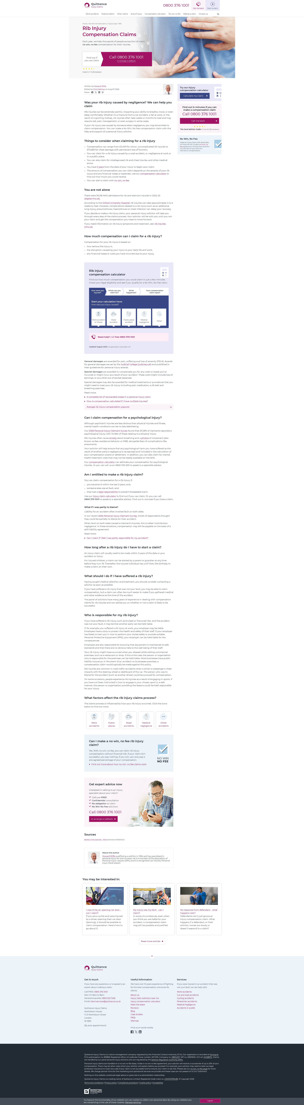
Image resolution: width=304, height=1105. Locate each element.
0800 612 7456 (108, 998)
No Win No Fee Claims (98, 24)
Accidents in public (186, 1008)
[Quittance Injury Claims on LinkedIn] (99, 92)
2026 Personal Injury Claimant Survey (108, 430)
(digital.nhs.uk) (92, 198)
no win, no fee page (199, 1069)
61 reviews (97, 72)
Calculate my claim (193, 95)
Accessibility (157, 1083)
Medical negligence (186, 1004)
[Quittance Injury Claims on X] (96, 92)
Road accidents (108, 14)
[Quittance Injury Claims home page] (95, 5)
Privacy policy (111, 1083)
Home (85, 24)
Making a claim (189, 14)
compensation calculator (153, 173)
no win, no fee (121, 180)
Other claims (122, 14)
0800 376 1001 (176, 5)
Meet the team (138, 1004)
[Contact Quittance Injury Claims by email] (103, 92)
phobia (145, 438)
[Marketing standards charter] (93, 1089)
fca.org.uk (214, 1054)
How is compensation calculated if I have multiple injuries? (117, 401)
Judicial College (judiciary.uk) (136, 364)
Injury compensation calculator (145, 1001)
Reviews (135, 1008)
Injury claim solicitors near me (145, 998)
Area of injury (136, 14)
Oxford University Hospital (116, 203)
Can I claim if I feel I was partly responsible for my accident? (117, 538)
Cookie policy (145, 1083)
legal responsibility (108, 492)
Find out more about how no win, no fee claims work (118, 764)
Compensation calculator (155, 14)
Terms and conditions (93, 1083)
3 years (100, 167)
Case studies (137, 1014)
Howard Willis (100, 86)
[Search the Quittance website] (218, 14)
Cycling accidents (185, 998)
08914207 (176, 1057)
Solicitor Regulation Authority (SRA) (167, 1060)
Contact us (203, 14)
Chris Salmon (99, 89)
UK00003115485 (171, 1079)
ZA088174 (208, 1057)
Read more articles (150, 941)
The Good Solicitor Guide (190, 129)
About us (135, 995)
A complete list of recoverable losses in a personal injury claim (119, 397)
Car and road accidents (188, 995)
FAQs (133, 1017)
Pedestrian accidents (187, 1001)
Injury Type (112, 24)
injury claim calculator (104, 496)
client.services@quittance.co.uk (105, 1001)
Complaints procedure (128, 1083)
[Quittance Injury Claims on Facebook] (92, 92)
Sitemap (135, 1021)
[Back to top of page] (152, 956)
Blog (133, 1011)
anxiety (113, 438)
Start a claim (212, 8)
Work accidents (92, 14)
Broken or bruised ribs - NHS (95, 840)
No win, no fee (174, 14)
